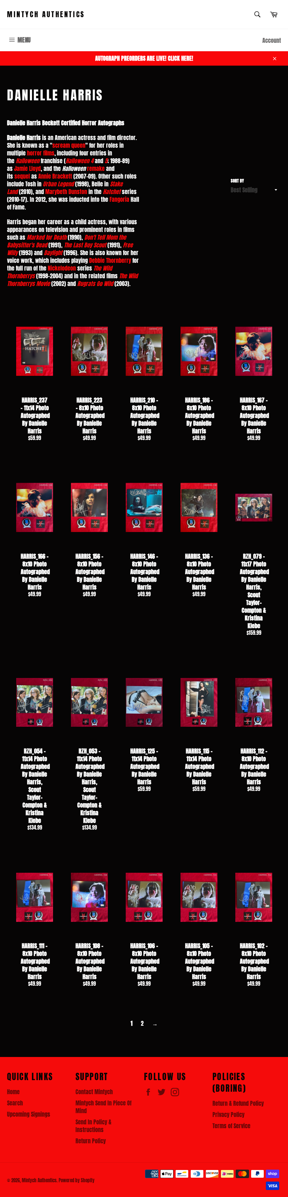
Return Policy (91, 1141)
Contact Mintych (94, 1092)
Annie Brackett (55, 176)
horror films (40, 153)
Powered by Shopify (76, 1180)
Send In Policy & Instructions (93, 1126)
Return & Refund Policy (238, 1103)
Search (15, 1103)
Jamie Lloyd (27, 168)
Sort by (237, 181)
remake (96, 168)
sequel (22, 176)
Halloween (27, 161)
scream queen (68, 145)
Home (13, 1092)
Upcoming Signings (28, 1114)
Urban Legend (58, 184)
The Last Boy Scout (85, 245)
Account (271, 40)
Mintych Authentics (46, 14)
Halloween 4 (79, 161)
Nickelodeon (62, 268)
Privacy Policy (228, 1114)
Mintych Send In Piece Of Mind (103, 1107)
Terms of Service (231, 1126)
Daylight (53, 252)
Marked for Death (46, 237)
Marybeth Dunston (66, 191)
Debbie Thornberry (110, 260)
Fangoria (119, 199)
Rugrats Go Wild (95, 283)
